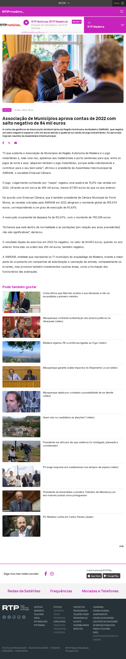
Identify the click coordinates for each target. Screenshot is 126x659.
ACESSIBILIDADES (81, 625)
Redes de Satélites (24, 591)
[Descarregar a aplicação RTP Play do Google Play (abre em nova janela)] (111, 575)
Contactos (59, 632)
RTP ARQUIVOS (40, 621)
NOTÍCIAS (38, 607)
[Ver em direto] (10, 24)
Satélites (78, 628)
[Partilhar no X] (9, 143)
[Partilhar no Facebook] (3, 143)
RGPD (95, 632)
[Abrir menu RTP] (63, 3)
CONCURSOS (59, 621)
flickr (24, 617)
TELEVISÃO (39, 614)
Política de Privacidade (14, 647)
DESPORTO (39, 610)
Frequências (61, 591)
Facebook (4, 617)
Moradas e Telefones (100, 591)
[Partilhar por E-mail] (15, 143)
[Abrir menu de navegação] (123, 11)
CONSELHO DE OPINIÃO (103, 618)
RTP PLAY (58, 607)
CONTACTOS (79, 607)
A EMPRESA (98, 607)
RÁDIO (37, 618)
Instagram (14, 617)
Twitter (9, 617)
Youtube (19, 617)
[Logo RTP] (15, 608)
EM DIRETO (59, 610)
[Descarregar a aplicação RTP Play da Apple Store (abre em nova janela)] (94, 575)
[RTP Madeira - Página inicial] (10, 11)
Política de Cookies (38, 647)
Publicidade (21, 650)
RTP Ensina (39, 625)
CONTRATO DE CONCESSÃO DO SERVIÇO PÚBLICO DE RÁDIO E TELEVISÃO (105, 625)
